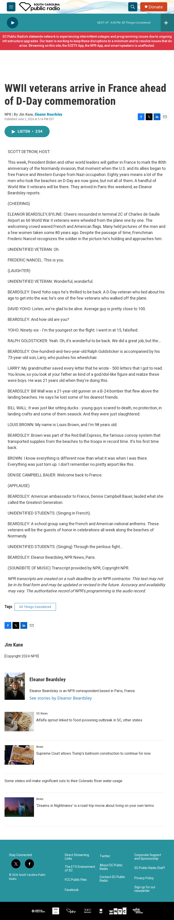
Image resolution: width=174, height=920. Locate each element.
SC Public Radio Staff (149, 868)
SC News (42, 713)
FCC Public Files (76, 879)
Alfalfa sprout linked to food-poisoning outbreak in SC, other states (89, 720)
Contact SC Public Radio (112, 878)
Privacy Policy (144, 878)
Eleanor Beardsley (48, 114)
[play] (12, 22)
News (39, 747)
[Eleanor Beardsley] (15, 686)
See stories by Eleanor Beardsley (60, 698)
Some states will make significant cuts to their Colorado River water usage (63, 781)
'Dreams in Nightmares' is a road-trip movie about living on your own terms (95, 805)
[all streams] (167, 23)
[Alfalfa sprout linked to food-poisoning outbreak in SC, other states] (19, 721)
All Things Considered (35, 607)
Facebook (72, 890)
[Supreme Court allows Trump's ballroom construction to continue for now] (19, 755)
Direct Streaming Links (77, 856)
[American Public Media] (39, 911)
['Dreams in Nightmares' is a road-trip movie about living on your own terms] (19, 807)
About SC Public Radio (111, 867)
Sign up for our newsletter (144, 889)
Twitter (105, 856)
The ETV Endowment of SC (80, 868)
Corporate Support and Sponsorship (147, 856)
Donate (156, 7)
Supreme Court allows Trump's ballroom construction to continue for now (93, 753)
